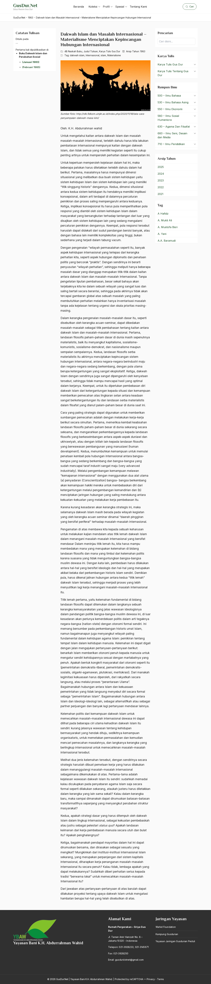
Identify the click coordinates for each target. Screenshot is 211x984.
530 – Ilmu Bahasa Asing (173, 102)
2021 (160, 194)
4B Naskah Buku (73, 51)
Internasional (92, 55)
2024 (161, 173)
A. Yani (162, 233)
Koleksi (93, 6)
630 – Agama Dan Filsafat (174, 126)
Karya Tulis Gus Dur (109, 51)
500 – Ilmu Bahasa (169, 95)
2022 (161, 187)
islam (103, 55)
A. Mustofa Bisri (168, 227)
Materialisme (114, 55)
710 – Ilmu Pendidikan (171, 144)
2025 (161, 167)
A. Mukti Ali (165, 220)
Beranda (78, 6)
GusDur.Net (25, 5)
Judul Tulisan (91, 51)
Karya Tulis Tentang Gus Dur (173, 73)
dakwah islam (77, 55)
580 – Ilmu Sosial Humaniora (168, 117)
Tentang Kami (138, 6)
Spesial (119, 6)
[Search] (192, 41)
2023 (161, 180)
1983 (142, 51)
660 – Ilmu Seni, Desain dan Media (172, 135)
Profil (106, 6)
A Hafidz (163, 213)
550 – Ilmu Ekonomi (170, 109)
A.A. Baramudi (167, 240)
